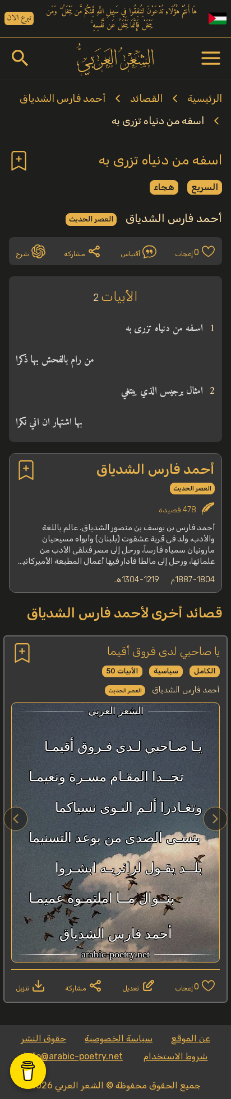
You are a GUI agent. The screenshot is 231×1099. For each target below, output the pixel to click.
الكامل (204, 671)
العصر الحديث (91, 219)
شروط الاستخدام (175, 1056)
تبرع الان (19, 18)
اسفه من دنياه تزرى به (158, 121)
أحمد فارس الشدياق (62, 98)
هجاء (164, 187)
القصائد (146, 98)
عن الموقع (190, 1038)
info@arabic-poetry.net (73, 1056)
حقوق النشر (43, 1038)
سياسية (166, 671)
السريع (204, 187)
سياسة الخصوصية (119, 1038)
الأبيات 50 (122, 671)
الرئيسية (204, 98)
